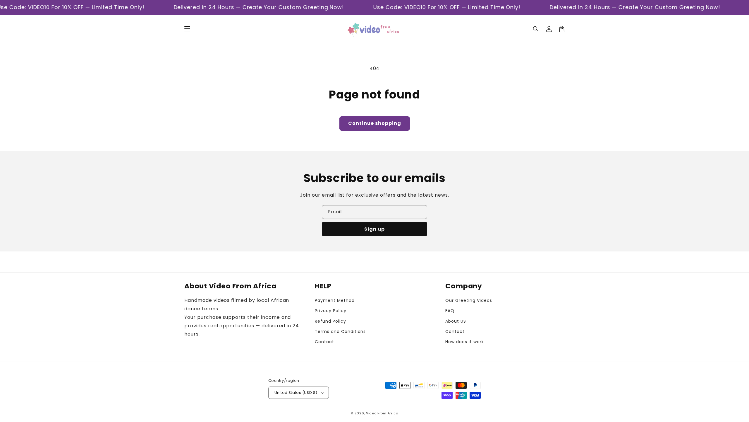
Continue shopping (374, 123)
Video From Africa (382, 413)
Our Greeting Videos (468, 300)
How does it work (464, 342)
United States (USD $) (295, 392)
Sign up (374, 229)
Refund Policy (330, 321)
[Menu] (187, 29)
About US (455, 321)
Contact (324, 342)
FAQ (449, 311)
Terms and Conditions (340, 331)
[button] (536, 29)
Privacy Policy (330, 311)
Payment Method (334, 300)
